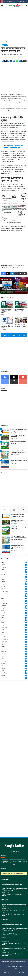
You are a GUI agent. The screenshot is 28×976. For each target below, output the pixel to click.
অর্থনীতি (3, 613)
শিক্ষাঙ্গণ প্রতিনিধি (6, 54)
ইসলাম (3, 668)
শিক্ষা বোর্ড (4, 581)
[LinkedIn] (8, 61)
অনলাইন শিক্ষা (5, 596)
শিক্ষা (7, 42)
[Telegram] (20, 61)
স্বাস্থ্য (3, 625)
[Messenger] (14, 61)
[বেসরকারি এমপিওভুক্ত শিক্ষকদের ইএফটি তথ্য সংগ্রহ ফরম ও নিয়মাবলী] (5, 431)
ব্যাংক (3, 617)
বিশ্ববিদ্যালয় (4, 601)
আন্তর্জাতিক (4, 567)
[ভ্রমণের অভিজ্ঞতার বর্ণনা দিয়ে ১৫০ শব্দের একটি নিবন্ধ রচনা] (5, 437)
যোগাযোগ (21, 966)
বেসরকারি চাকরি (5, 639)
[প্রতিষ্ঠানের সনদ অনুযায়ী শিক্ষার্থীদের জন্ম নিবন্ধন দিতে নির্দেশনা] (7, 320)
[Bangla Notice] (14, 5)
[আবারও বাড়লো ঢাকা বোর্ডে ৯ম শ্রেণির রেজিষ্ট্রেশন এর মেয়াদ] (21, 320)
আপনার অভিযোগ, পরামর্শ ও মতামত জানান (14, 335)
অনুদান (3, 675)
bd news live (4, 267)
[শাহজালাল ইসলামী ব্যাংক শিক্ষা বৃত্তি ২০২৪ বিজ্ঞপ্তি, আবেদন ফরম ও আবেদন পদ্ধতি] (5, 464)
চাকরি (3, 634)
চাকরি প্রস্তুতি (4, 641)
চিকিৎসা (3, 632)
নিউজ (3, 562)
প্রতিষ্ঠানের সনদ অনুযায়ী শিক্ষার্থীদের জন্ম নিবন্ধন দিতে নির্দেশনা (7, 326)
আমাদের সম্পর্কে (15, 966)
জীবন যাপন (4, 666)
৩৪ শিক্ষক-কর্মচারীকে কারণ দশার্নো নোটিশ (13, 289)
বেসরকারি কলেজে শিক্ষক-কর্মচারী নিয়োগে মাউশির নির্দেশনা (6, 311)
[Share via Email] (22, 61)
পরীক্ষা (3, 586)
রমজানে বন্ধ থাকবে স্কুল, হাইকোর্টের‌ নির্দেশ (16, 1)
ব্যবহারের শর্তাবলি (14, 969)
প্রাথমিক (3, 579)
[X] (5, 61)
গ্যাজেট (3, 654)
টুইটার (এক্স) (3, 868)
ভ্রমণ (3, 658)
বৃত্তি (3, 610)
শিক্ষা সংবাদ (11, 42)
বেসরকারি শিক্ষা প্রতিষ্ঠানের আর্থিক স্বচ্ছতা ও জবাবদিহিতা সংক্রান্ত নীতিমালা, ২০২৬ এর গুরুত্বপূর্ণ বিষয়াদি (18, 452)
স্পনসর (3, 663)
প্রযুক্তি (3, 644)
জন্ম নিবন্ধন (4, 678)
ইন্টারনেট (4, 651)
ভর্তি (3, 593)
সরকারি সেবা (4, 673)
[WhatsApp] (17, 61)
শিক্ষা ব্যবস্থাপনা (5, 591)
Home (3, 42)
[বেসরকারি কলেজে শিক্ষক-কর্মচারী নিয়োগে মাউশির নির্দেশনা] (7, 304)
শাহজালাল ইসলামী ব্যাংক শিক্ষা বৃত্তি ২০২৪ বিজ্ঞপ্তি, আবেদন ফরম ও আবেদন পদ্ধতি (18, 547)
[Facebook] (3, 61)
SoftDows (7, 964)
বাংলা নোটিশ (12, 267)
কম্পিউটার (4, 649)
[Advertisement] (14, 23)
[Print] (25, 61)
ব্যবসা (3, 615)
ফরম (3, 670)
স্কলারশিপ (4, 605)
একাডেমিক (4, 572)
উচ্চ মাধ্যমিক (4, 589)
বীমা (3, 622)
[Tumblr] (11, 61)
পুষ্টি (3, 629)
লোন (3, 620)
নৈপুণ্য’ (23, 123)
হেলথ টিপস (4, 627)
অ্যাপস (3, 646)
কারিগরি (3, 598)
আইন (3, 656)
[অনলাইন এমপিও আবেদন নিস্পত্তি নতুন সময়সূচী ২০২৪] (5, 445)
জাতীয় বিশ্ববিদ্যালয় (6, 603)
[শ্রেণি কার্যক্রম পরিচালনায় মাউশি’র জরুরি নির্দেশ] (21, 304)
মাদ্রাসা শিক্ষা (4, 584)
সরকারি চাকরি (5, 637)
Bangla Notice (10, 265)
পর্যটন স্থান (4, 661)
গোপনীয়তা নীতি (8, 966)
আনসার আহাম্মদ (16, 961)
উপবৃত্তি (3, 608)
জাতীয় (3, 564)
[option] (14, 285)
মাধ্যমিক (3, 574)
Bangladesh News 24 (20, 265)
